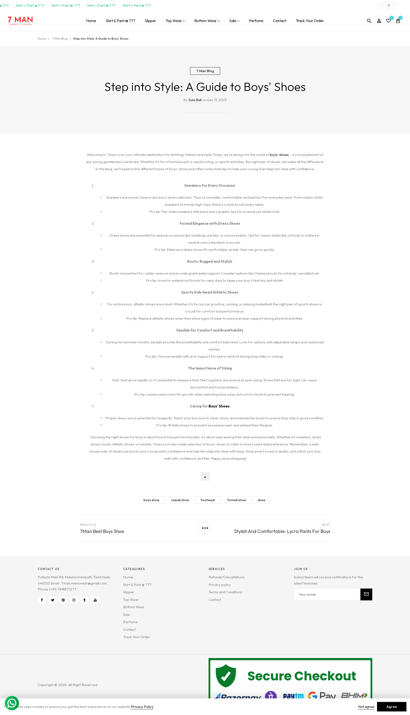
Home (91, 20)
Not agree (366, 706)
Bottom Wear (205, 20)
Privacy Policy (142, 706)
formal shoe (236, 500)
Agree (392, 706)
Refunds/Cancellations (226, 577)
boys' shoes (279, 154)
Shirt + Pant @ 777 (27, 5)
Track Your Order (310, 20)
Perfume (256, 20)
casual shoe (180, 500)
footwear (208, 500)
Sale (232, 20)
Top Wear (174, 20)
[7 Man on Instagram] (74, 600)
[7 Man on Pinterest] (63, 600)
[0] (388, 21)
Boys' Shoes (219, 406)
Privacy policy (220, 584)
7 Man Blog (205, 71)
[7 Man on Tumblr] (84, 600)
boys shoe (151, 500)
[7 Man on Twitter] (52, 600)
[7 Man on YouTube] (95, 600)
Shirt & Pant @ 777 (120, 20)
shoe (261, 500)
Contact (279, 20)
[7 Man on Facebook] (42, 600)
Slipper (150, 20)
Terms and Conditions (225, 592)
